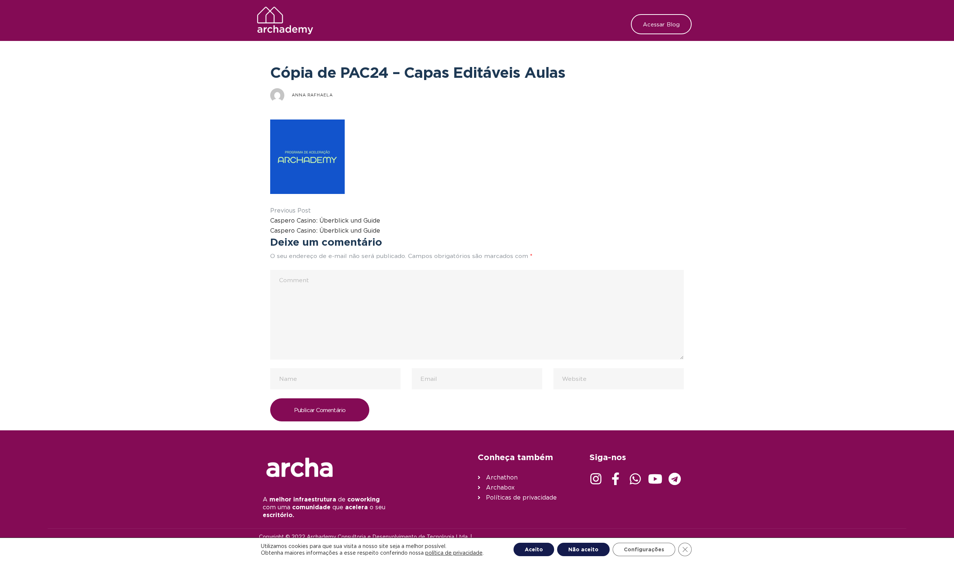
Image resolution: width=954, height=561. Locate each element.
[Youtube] (655, 478)
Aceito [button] (534, 549)
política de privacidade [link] (454, 552)
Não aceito (583, 549)
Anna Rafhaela (312, 95)
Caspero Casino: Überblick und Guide (325, 220)
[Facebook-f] (615, 478)
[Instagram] (596, 478)
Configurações (644, 549)
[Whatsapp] (635, 478)
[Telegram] (675, 478)
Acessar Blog (661, 24)
